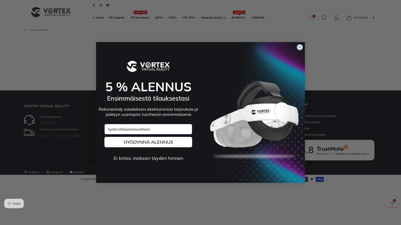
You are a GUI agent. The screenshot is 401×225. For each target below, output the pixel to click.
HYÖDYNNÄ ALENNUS (148, 142)
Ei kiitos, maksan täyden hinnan (148, 158)
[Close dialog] (299, 47)
